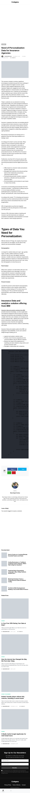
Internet (3, 44)
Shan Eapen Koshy (15, 493)
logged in (10, 511)
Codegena (15, 2)
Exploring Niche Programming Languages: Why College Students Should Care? (17, 572)
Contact (24, 784)
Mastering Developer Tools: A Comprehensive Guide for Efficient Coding (17, 580)
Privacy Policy (7, 784)
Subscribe (14, 767)
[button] (1, 2)
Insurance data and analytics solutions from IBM (13, 310)
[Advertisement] (15, 22)
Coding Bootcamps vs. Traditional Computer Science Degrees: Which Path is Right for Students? (17, 564)
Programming (7, 694)
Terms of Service (16, 784)
